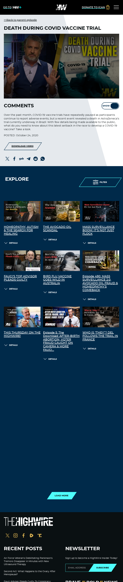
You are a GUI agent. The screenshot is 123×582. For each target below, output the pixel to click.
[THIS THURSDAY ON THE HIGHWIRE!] (22, 317)
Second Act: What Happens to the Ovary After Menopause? (29, 573)
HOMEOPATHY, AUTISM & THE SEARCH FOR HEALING (21, 230)
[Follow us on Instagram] (15, 536)
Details (13, 243)
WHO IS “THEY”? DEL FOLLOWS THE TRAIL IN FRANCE (100, 336)
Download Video (22, 146)
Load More (61, 496)
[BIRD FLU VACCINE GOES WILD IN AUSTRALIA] (61, 260)
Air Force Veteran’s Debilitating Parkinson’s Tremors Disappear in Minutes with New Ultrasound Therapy (28, 561)
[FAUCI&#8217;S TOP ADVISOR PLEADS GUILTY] (22, 260)
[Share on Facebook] (14, 158)
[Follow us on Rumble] (31, 536)
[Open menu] (116, 7)
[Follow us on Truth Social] (39, 536)
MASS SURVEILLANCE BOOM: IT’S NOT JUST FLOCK (98, 230)
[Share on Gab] (21, 158)
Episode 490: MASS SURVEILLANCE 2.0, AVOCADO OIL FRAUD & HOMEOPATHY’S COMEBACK (100, 283)
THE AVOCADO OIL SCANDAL (57, 229)
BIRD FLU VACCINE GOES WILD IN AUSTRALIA (57, 280)
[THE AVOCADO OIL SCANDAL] (61, 211)
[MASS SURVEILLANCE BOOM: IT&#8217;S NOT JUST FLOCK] (100, 211)
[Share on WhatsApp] (42, 158)
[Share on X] (7, 158)
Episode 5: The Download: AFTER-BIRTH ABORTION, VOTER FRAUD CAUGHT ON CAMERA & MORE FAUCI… (61, 341)
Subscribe (102, 568)
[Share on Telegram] (28, 158)
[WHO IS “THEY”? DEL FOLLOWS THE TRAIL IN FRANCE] (100, 317)
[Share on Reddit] (35, 158)
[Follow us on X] (7, 536)
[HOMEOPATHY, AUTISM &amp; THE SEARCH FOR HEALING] (22, 211)
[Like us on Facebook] (23, 536)
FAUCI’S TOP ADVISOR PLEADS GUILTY (20, 278)
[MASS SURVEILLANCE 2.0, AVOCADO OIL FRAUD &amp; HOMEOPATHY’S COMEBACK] (100, 260)
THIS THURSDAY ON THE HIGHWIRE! (22, 334)
